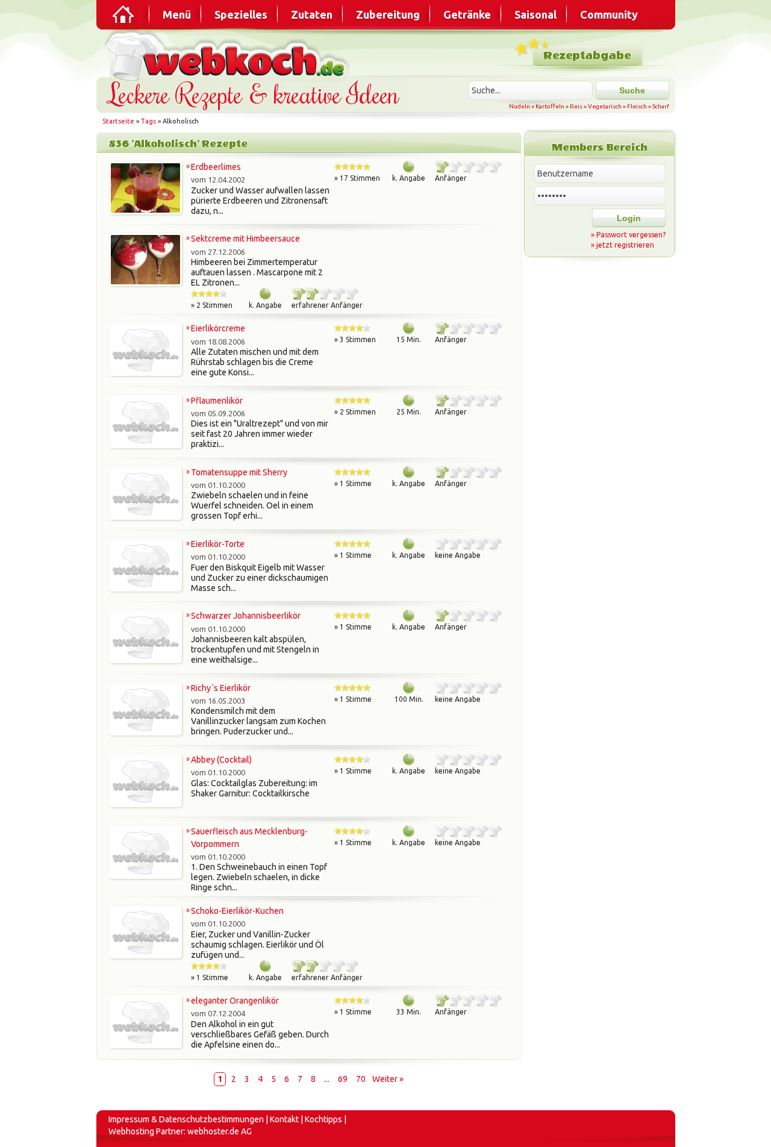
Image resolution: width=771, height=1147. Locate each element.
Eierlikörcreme (218, 328)
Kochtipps (323, 1119)
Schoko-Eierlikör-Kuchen (237, 911)
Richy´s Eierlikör (221, 688)
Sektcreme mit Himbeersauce (245, 238)
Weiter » (388, 1079)
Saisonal (535, 14)
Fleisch (637, 106)
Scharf (660, 106)
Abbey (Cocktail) (221, 759)
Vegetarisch (605, 106)
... (326, 1079)
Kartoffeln (549, 106)
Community (609, 14)
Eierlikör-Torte (218, 544)
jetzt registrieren (625, 245)
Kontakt (284, 1119)
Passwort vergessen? (631, 235)
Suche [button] (632, 90)
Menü (177, 14)
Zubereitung (388, 14)
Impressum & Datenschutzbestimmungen (186, 1119)
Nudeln (519, 106)
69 (343, 1079)
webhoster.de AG (219, 1131)
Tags (148, 121)
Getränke (467, 14)
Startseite (118, 121)
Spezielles (240, 14)
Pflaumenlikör (217, 400)
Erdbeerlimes (216, 167)
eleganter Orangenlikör (235, 1000)
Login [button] (629, 218)
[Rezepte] (124, 14)
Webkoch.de (228, 55)
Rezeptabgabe (587, 55)
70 (361, 1079)
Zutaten (311, 14)
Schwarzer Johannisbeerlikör (246, 615)
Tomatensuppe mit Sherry (239, 472)
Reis (576, 106)
